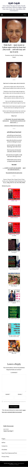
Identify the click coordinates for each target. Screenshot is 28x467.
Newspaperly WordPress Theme (16, 464)
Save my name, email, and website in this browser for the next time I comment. (15, 402)
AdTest (3, 442)
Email (20, 394)
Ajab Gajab (14, 3)
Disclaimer (4, 449)
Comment (14, 372)
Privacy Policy (5, 456)
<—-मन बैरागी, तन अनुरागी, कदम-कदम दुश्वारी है (12, 168)
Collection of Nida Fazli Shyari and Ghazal (14, 125)
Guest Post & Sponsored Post (9, 453)
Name (8, 394)
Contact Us (4, 446)
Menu (25, 15)
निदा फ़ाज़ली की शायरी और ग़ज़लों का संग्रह (14, 173)
